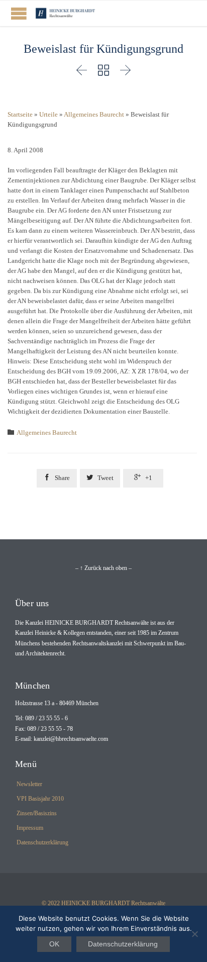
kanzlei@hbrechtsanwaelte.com (71, 738)
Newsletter (29, 784)
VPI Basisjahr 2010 (40, 798)
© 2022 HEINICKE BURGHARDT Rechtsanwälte (103, 903)
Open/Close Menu (19, 13)
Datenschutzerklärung (42, 842)
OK (54, 944)
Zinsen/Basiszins (37, 813)
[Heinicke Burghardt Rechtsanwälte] (65, 13)
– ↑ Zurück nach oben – (103, 567)
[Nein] (194, 934)
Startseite (20, 114)
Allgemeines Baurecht (94, 114)
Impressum (30, 827)
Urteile (48, 114)
